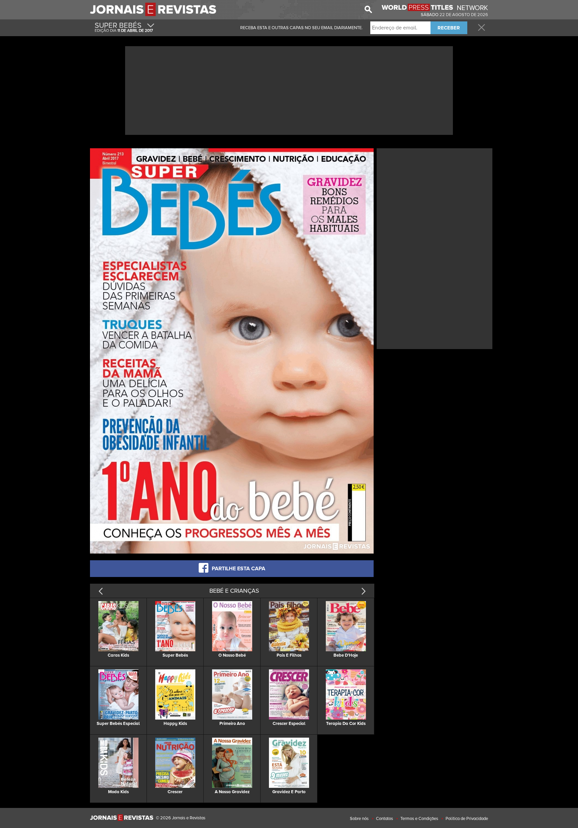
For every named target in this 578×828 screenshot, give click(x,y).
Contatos (384, 818)
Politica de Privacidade (467, 818)
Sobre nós (359, 818)
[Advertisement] (289, 90)
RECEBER (449, 28)
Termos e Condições (419, 818)
